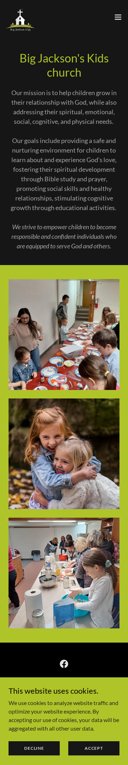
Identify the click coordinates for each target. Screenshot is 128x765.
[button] (118, 17)
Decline (34, 748)
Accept (94, 748)
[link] (20, 17)
